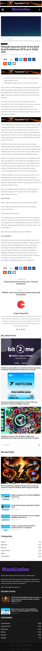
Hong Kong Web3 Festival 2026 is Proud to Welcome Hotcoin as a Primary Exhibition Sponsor (19, 403)
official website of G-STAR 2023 (21, 232)
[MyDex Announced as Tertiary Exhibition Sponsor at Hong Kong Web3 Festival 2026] (5, 497)
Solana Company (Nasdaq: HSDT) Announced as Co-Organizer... (23, 526)
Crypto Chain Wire (6, 54)
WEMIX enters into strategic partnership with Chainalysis (21, 294)
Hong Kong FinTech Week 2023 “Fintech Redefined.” (21, 283)
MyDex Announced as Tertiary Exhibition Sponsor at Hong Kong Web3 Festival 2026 (24, 610)
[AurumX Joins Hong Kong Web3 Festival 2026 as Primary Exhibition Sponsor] (5, 507)
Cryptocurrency (5, 550)
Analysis (3, 542)
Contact (18, 649)
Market (3, 553)
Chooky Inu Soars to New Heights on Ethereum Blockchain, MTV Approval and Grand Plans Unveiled (19, 437)
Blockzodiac (21, 9)
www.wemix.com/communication (11, 260)
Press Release (4, 44)
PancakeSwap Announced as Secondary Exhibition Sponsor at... (25, 516)
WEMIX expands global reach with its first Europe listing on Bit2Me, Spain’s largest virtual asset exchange (21, 369)
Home (12, 649)
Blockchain (4, 545)
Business (3, 548)
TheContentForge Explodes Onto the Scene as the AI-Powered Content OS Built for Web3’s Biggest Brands (20, 486)
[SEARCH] (39, 445)
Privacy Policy (25, 649)
